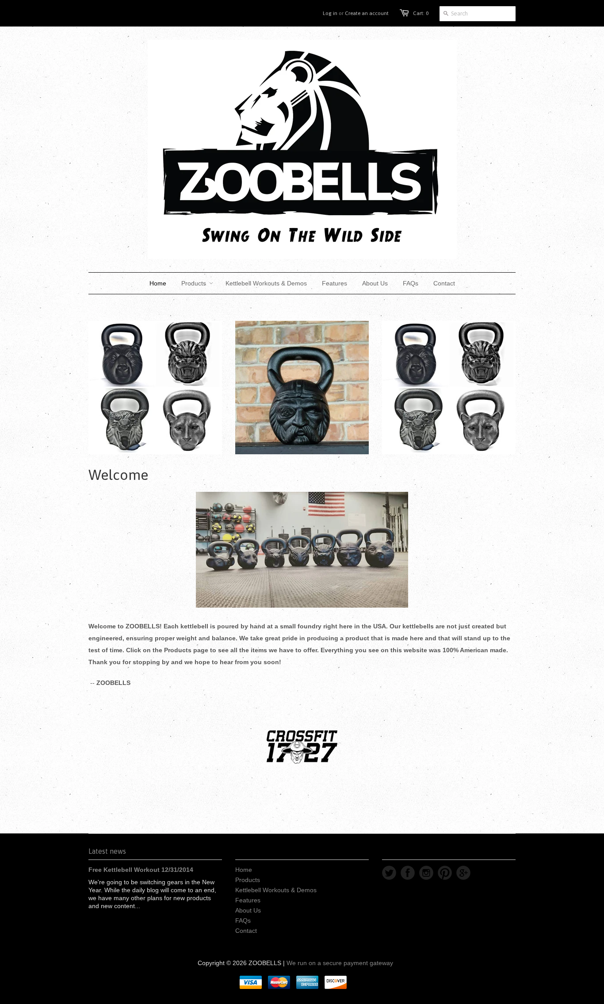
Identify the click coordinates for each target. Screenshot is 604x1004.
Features (247, 900)
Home (243, 869)
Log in (330, 13)
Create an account (367, 13)
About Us (248, 910)
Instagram (426, 873)
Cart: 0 (420, 13)
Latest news (107, 851)
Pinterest (445, 873)
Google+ (463, 873)
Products (247, 879)
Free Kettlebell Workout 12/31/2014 (140, 869)
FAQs (243, 920)
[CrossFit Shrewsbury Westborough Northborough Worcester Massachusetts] (302, 747)
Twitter (389, 873)
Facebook (408, 873)
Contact (246, 930)
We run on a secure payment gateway (340, 962)
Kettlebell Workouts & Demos (276, 890)
